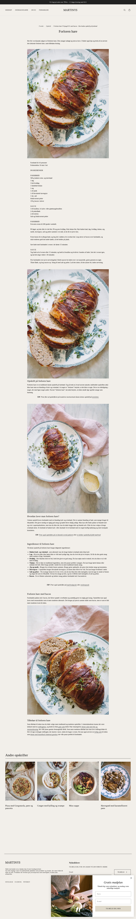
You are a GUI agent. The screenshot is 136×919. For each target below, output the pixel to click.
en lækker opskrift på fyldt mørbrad (89, 535)
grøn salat (61, 727)
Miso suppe (74, 805)
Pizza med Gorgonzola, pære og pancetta (19, 806)
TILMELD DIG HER (113, 908)
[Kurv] (129, 10)
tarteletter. (95, 397)
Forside (41, 26)
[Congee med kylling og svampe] (52, 781)
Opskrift (48, 26)
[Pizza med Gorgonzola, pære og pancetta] (20, 781)
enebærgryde (85, 585)
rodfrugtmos (42, 727)
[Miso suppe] (84, 781)
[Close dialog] (131, 878)
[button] (8, 10)
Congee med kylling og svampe (50, 805)
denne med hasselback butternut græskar (43, 734)
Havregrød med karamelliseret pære (114, 806)
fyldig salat (98, 732)
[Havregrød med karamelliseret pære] (116, 781)
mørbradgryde (72, 585)
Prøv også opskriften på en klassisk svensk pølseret (56, 535)
